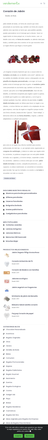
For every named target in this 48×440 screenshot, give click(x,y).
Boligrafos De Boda (14, 205)
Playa (8, 399)
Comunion (10, 358)
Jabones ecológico (20, 279)
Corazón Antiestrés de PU (22, 261)
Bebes (8, 354)
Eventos (9, 382)
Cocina (9, 391)
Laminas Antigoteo (14, 229)
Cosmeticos (11, 411)
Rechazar (29, 436)
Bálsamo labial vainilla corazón (25, 305)
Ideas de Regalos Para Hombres (18, 423)
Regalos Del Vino (12, 415)
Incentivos (10, 334)
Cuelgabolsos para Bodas (16, 214)
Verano (9, 346)
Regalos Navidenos (13, 407)
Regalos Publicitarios (14, 370)
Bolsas (8, 403)
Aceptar (18, 436)
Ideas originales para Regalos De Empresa (22, 419)
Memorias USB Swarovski (16, 237)
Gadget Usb (10, 395)
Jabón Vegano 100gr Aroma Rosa (25, 252)
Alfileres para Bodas (14, 197)
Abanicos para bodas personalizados (21, 193)
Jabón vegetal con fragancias (24, 287)
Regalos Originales (13, 338)
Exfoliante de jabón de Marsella (25, 296)
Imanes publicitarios (14, 209)
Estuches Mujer (12, 241)
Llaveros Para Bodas (14, 201)
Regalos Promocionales (15, 362)
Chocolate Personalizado (15, 330)
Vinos (8, 342)
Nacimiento (10, 378)
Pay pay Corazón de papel (22, 314)
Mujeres (9, 366)
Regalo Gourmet (12, 374)
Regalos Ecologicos (13, 386)
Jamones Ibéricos (13, 233)
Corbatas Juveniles (14, 225)
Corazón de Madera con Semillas (25, 270)
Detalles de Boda (10, 16)
